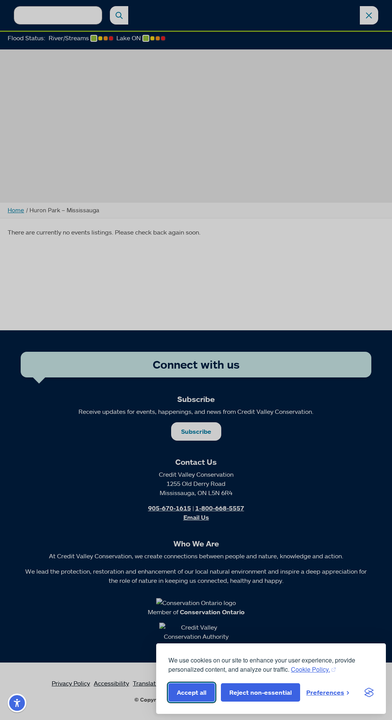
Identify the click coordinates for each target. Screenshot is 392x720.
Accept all (191, 692)
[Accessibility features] (17, 703)
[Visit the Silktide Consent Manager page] (369, 692)
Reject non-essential (260, 692)
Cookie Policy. (310, 669)
